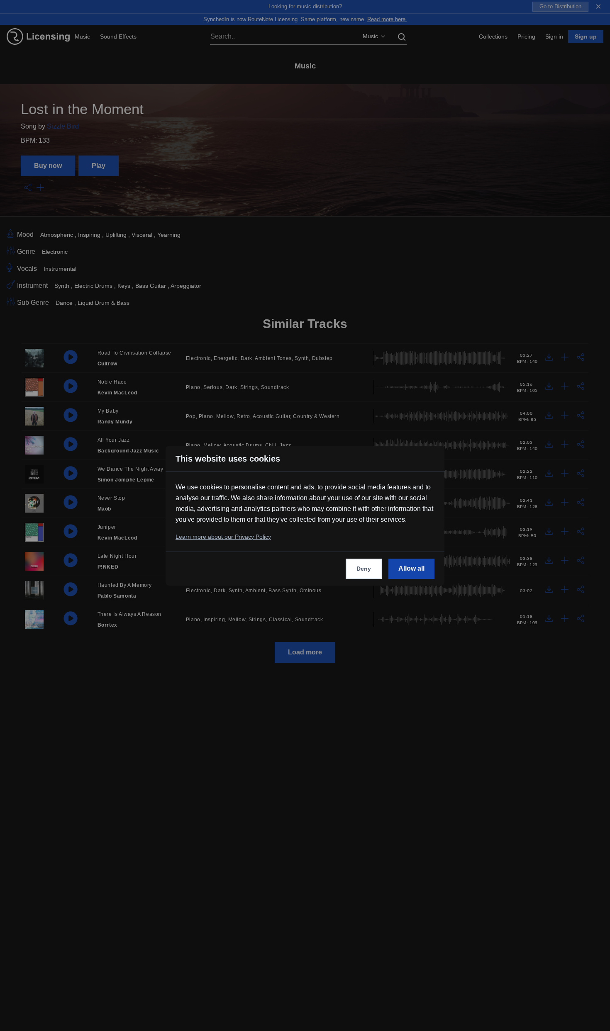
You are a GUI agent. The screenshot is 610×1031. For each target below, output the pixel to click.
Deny (363, 568)
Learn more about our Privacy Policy (223, 536)
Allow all (411, 568)
